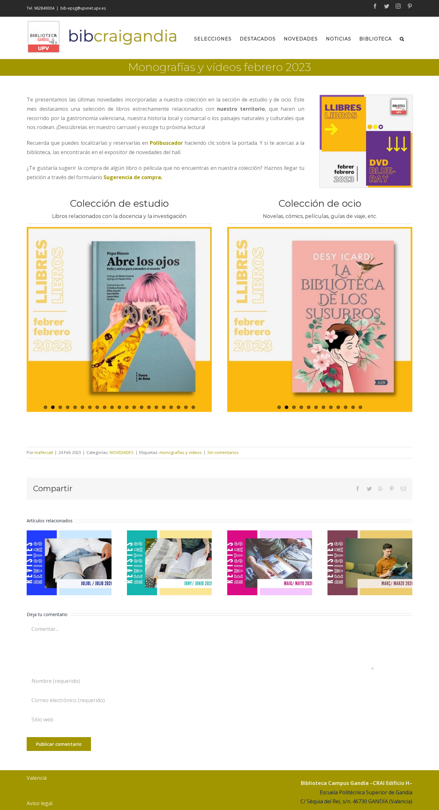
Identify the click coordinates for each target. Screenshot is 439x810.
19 (178, 407)
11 (119, 407)
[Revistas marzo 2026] (369, 562)
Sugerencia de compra (132, 177)
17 (164, 407)
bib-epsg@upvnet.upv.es (83, 8)
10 (112, 407)
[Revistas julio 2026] (69, 562)
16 (156, 407)
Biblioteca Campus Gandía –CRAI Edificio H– (356, 783)
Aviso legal (39, 803)
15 (149, 407)
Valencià (37, 777)
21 (193, 407)
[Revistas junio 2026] (169, 562)
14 (141, 407)
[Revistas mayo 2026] (269, 562)
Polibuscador (166, 142)
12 (127, 407)
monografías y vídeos (180, 452)
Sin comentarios (223, 452)
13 (134, 407)
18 (171, 407)
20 (186, 407)
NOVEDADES (122, 452)
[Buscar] (402, 38)
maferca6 (43, 452)
